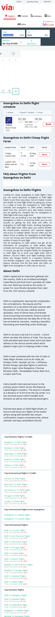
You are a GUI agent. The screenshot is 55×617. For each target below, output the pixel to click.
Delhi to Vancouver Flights (15, 542)
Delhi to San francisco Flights (17, 536)
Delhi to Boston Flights (14, 559)
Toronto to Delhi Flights (14, 478)
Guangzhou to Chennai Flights (17, 518)
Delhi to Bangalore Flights (15, 595)
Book (48, 124)
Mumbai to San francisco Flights (18, 564)
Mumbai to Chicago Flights (16, 570)
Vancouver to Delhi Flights (15, 484)
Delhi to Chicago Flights (14, 547)
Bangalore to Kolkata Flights (16, 610)
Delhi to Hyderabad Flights (16, 605)
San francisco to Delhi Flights (17, 490)
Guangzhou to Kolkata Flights (17, 515)
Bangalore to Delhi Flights (15, 442)
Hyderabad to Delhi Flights (16, 453)
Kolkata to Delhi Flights (14, 465)
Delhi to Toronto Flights (14, 530)
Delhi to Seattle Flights (14, 553)
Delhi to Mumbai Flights (14, 599)
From (5, 32)
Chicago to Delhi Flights (14, 495)
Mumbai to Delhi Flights (14, 448)
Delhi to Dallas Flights (13, 582)
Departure (6, 41)
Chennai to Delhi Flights (14, 459)
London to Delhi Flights (14, 501)
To (29, 32)
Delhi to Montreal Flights (15, 576)
